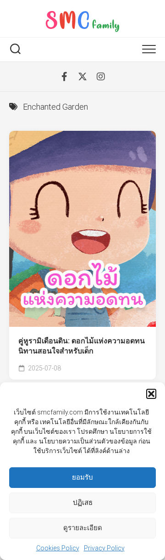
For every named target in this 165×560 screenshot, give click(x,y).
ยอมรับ (82, 477)
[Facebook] (64, 77)
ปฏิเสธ (83, 502)
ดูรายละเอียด (82, 528)
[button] (151, 393)
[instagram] (101, 77)
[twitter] (82, 77)
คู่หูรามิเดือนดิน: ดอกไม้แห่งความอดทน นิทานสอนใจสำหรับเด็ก (81, 346)
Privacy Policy (104, 548)
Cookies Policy (57, 548)
